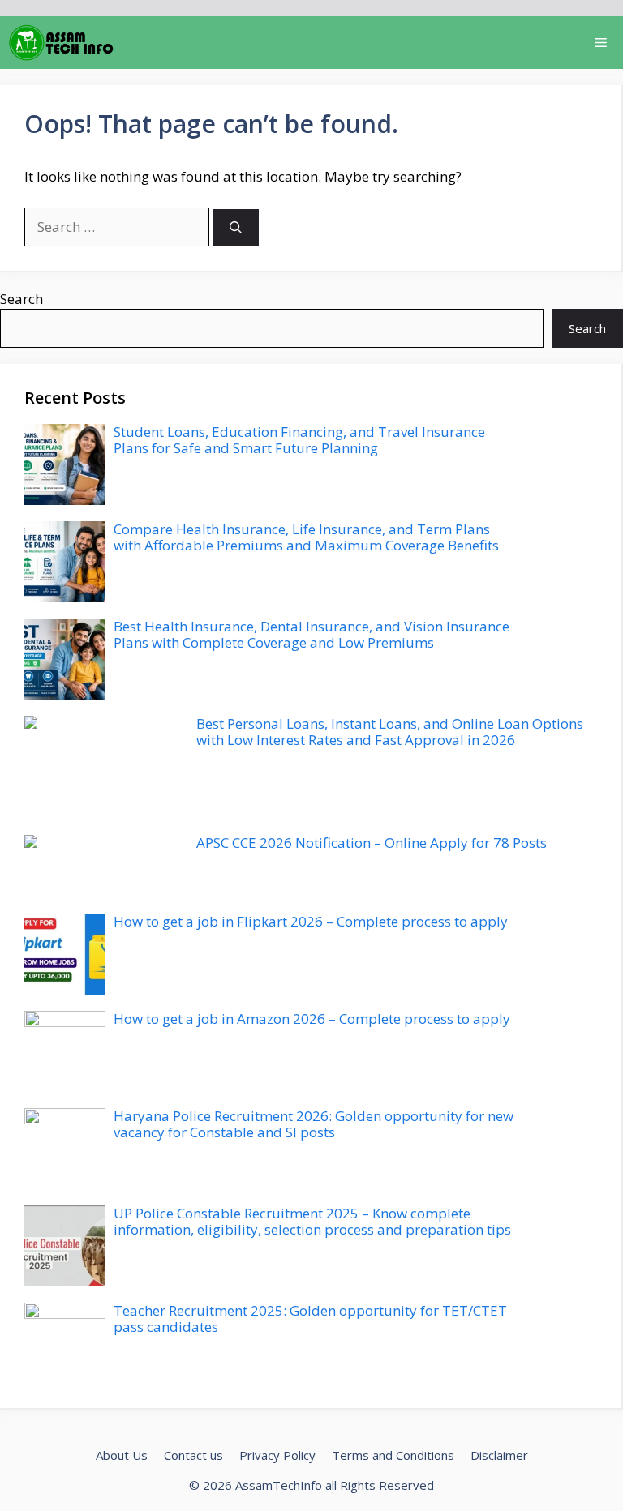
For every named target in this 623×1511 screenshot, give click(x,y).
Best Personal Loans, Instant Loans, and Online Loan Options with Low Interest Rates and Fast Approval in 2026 (389, 731)
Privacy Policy (277, 1455)
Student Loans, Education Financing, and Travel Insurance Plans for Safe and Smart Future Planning (299, 439)
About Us (122, 1455)
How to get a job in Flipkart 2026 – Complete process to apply (311, 921)
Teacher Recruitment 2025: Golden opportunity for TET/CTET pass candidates (310, 1318)
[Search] (236, 227)
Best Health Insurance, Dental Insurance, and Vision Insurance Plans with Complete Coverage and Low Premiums (311, 634)
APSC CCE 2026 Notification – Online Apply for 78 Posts (371, 842)
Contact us (193, 1455)
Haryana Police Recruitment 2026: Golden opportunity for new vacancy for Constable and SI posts (313, 1123)
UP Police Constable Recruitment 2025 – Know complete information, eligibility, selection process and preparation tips (312, 1221)
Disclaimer (499, 1455)
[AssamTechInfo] (61, 42)
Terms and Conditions (393, 1455)
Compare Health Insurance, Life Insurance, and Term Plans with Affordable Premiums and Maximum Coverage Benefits (306, 537)
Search (21, 298)
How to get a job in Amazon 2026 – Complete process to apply (312, 1018)
